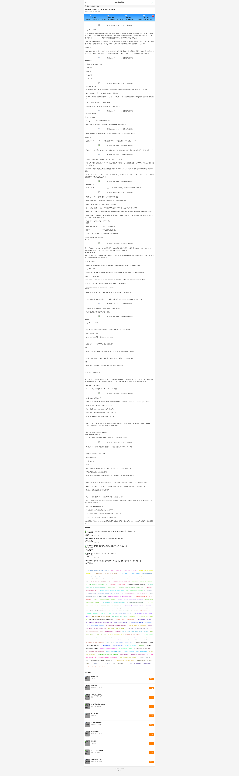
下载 (151, 679)
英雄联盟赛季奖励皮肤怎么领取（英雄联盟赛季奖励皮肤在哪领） (120, 596)
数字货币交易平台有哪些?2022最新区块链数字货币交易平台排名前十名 (117, 561)
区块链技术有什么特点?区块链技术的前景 (116, 634)
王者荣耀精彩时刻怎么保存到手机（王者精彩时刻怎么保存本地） (103, 660)
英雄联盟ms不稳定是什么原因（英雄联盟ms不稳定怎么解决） (136, 593)
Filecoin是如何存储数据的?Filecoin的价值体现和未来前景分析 (114, 531)
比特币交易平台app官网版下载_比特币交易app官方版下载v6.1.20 (130, 599)
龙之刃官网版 (95, 732)
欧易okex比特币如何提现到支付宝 (105, 553)
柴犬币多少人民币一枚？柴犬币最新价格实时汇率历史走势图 (98, 570)
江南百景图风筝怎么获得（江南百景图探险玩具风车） (125, 619)
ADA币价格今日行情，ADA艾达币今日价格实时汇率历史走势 (105, 573)
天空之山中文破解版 (97, 750)
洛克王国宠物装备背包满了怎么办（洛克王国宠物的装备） (111, 605)
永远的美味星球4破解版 (98, 704)
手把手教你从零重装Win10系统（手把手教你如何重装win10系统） (135, 651)
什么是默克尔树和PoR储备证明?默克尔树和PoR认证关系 (137, 628)
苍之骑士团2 (94, 713)
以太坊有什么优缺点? (110, 642)
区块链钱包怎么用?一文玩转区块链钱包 (96, 651)
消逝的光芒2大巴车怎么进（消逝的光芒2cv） (133, 634)
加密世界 (93, 6)
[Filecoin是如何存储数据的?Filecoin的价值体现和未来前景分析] (89, 533)
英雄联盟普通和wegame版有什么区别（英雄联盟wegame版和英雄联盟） (138, 605)
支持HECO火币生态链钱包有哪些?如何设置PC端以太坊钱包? (124, 613)
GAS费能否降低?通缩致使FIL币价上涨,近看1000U (110, 546)
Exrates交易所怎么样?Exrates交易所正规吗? (134, 590)
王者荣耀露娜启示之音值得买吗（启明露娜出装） (137, 584)
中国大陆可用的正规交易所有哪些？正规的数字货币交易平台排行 (101, 619)
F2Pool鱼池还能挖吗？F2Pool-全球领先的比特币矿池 (101, 663)
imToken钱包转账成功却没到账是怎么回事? (108, 538)
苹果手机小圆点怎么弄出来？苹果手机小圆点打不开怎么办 (105, 599)
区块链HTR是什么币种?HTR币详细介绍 (113, 651)
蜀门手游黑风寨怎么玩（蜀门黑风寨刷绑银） (124, 642)
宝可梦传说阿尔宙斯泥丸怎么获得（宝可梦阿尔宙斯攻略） (112, 645)
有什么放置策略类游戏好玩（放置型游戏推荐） (108, 648)
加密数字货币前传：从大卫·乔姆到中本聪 (116, 587)
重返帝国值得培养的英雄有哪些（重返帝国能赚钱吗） (108, 654)
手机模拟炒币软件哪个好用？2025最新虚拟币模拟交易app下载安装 (111, 590)
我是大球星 (94, 676)
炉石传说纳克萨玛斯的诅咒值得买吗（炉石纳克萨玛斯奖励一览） (113, 639)
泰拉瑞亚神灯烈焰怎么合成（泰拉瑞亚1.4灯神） (122, 581)
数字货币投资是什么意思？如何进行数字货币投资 (96, 666)
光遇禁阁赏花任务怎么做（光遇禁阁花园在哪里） (134, 587)
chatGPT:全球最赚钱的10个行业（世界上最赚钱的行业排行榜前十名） (124, 570)
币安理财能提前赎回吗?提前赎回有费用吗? (109, 637)
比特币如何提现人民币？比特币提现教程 (113, 631)
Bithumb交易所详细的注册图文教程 (120, 622)
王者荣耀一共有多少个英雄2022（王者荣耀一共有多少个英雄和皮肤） (135, 631)
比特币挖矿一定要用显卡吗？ (130, 645)
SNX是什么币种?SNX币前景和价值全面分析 (125, 660)
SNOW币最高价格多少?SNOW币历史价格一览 (98, 584)
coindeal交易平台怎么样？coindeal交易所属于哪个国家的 (129, 573)
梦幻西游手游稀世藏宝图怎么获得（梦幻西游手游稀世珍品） (100, 622)
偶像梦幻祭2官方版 (96, 759)
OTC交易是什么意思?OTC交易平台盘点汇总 (142, 610)
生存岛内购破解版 (96, 722)
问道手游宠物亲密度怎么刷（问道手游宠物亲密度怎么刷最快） (114, 602)
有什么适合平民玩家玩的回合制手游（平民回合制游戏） (116, 625)
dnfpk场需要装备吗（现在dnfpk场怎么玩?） (135, 602)
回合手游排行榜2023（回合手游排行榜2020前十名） (101, 581)
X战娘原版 (94, 685)
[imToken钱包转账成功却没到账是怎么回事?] (89, 540)
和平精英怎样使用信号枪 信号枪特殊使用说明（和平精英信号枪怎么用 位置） (134, 654)
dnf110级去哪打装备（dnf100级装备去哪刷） (117, 584)
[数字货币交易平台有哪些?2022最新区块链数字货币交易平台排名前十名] (89, 562)
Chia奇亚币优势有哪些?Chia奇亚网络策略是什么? (128, 657)
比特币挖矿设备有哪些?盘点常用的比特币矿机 (137, 625)
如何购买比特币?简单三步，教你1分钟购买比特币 (101, 616)
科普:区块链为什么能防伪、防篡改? (125, 648)
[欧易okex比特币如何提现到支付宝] (89, 555)
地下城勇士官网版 (96, 695)
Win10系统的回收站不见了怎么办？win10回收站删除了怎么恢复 (99, 613)
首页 (88, 6)
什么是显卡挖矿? (141, 645)
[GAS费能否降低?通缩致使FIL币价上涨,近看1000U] (89, 548)
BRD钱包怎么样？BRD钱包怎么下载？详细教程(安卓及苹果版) (120, 610)
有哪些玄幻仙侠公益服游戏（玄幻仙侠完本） (116, 628)
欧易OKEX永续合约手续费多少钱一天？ (120, 663)
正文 (97, 6)
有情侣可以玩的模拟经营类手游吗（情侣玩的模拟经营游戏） (141, 663)
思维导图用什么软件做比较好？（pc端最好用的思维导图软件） (138, 639)
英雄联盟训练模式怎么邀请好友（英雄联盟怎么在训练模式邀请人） (110, 593)
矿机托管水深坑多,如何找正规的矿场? (136, 622)
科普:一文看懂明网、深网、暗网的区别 (119, 616)
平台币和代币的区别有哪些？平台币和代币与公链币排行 (115, 576)
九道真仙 (93, 741)
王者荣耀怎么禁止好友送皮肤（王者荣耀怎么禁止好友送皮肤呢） (131, 637)
